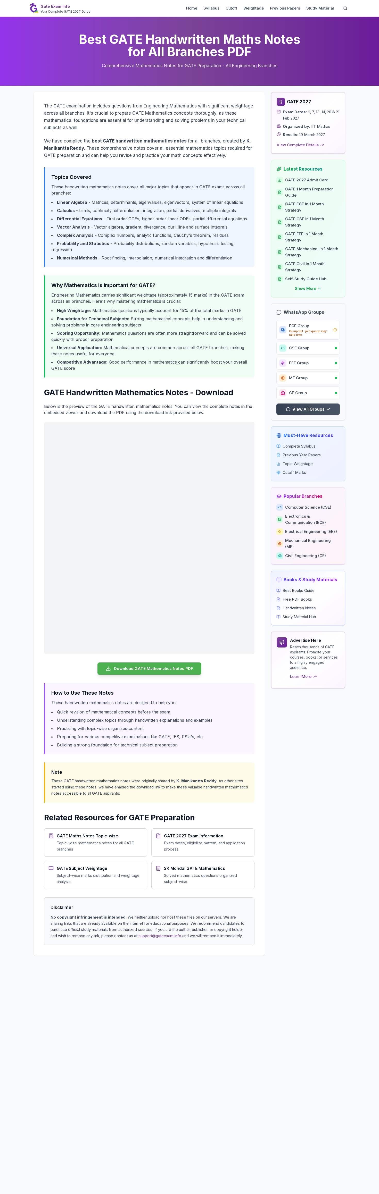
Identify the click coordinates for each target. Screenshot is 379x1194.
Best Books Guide (299, 590)
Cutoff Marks (294, 472)
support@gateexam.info (159, 935)
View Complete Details (298, 144)
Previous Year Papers (302, 454)
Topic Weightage (298, 463)
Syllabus (211, 8)
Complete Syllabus (299, 446)
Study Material (320, 8)
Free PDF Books (297, 599)
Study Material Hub (299, 616)
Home (191, 8)
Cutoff (231, 8)
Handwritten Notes (299, 608)
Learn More (300, 676)
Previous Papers (285, 8)
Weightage (253, 8)
